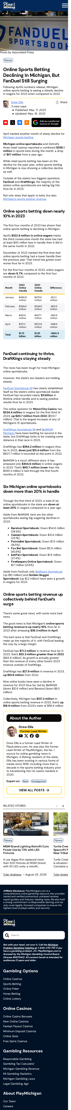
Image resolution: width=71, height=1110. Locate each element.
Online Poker (11, 988)
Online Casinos (12, 979)
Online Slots (10, 1036)
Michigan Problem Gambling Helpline (30, 946)
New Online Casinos (16, 1021)
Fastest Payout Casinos (18, 1026)
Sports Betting (12, 984)
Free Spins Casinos (15, 1041)
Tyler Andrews (12, 874)
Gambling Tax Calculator (18, 1063)
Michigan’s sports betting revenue (24, 199)
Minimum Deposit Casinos (19, 1031)
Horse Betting (11, 993)
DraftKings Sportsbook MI (19, 429)
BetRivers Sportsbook (49, 571)
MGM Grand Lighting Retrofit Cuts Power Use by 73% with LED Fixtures (26, 850)
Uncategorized (39, 781)
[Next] (63, 806)
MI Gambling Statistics (17, 1073)
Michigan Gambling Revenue (21, 1068)
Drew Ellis (17, 102)
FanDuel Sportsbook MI (18, 388)
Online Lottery (12, 998)
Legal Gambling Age (16, 1083)
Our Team (9, 1101)
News (8, 60)
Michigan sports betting (18, 137)
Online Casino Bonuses (17, 1016)
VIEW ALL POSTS (32, 790)
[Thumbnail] (26, 824)
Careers (8, 1106)
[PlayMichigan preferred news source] (46, 122)
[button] (65, 6)
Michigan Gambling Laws (19, 1078)
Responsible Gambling (17, 1059)
